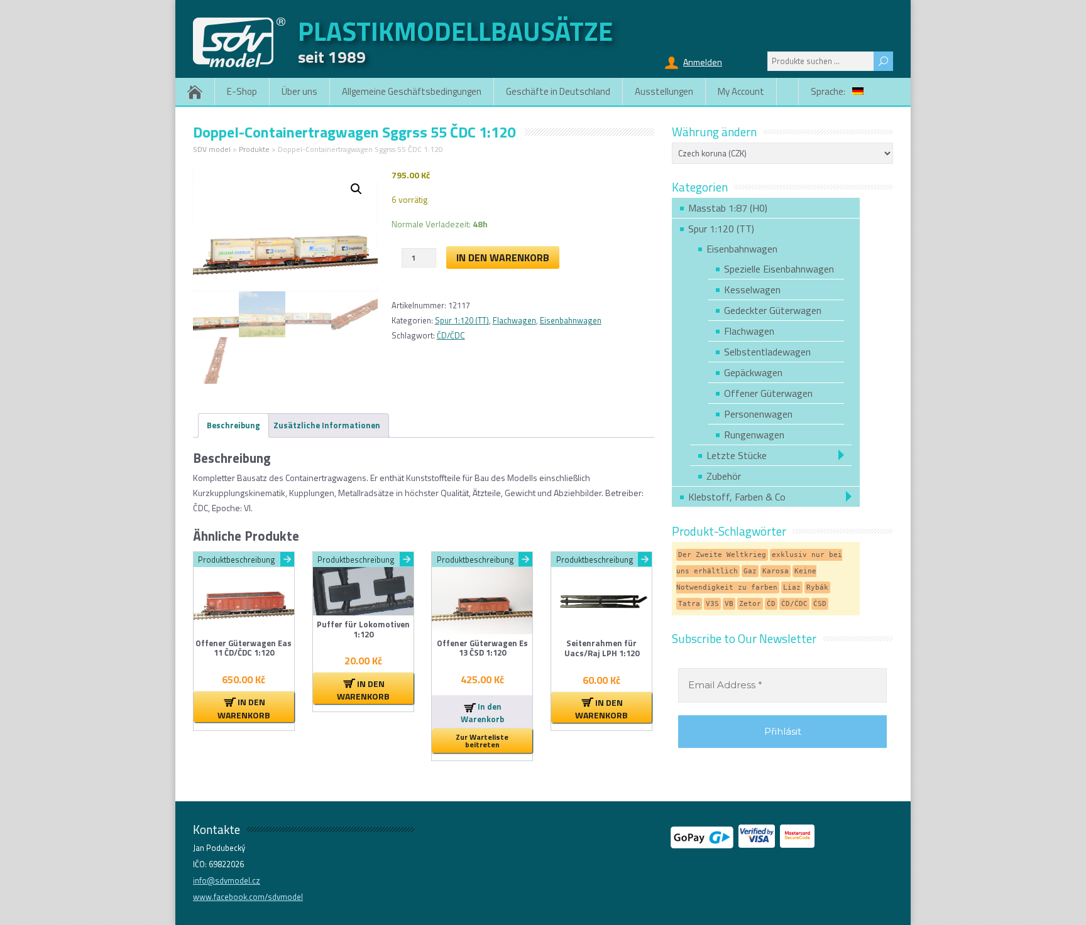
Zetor (750, 604)
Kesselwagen (752, 289)
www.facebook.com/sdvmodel (248, 896)
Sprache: (829, 91)
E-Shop (242, 91)
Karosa (775, 571)
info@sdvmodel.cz (226, 880)
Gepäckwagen (753, 372)
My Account (741, 91)
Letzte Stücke (736, 455)
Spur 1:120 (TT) (462, 320)
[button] (356, 189)
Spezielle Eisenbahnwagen (779, 268)
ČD (771, 604)
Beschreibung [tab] (233, 425)
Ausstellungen (664, 91)
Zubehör (723, 476)
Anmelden (702, 61)
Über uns (299, 91)
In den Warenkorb (502, 257)
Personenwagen (758, 413)
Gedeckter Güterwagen (772, 310)
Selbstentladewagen (767, 351)
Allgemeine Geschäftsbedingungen (411, 91)
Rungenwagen (754, 434)
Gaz (750, 571)
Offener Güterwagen (768, 393)
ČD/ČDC (451, 335)
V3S (712, 604)
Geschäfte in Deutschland (558, 91)
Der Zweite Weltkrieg (722, 555)
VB (729, 604)
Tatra (689, 604)
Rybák (817, 587)
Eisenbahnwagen (570, 320)
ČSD (819, 604)
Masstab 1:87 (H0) (727, 207)
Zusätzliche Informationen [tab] (326, 425)
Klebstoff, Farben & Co (737, 496)
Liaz (792, 587)
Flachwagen (514, 320)
